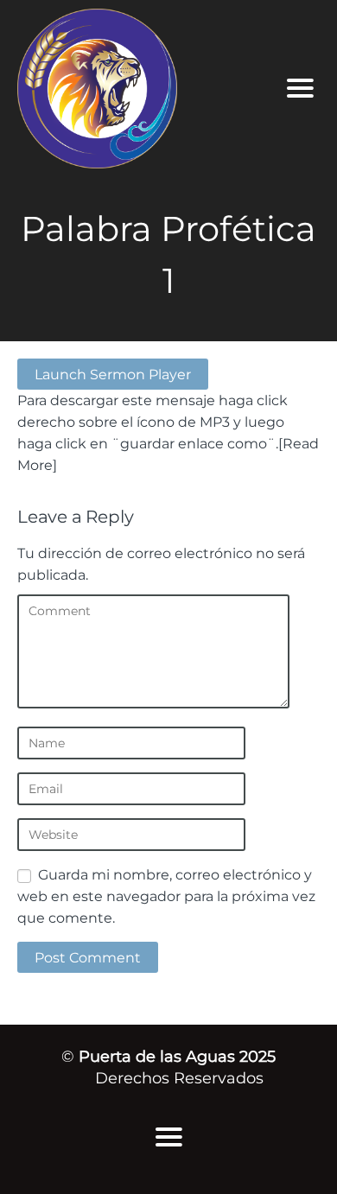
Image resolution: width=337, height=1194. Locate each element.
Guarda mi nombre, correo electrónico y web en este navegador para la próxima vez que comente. (166, 896)
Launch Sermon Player (113, 374)
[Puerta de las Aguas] (136, 88)
